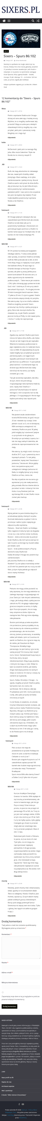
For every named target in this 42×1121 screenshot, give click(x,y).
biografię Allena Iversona (21, 1051)
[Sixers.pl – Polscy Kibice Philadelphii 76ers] (4, 20)
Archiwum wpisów (8, 1086)
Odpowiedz (12, 137)
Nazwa (5, 962)
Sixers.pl (4, 1025)
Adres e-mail (7, 972)
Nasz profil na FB (7, 1077)
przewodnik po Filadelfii (14, 1059)
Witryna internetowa (10, 982)
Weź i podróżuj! (7, 1091)
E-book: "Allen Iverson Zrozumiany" (14, 1095)
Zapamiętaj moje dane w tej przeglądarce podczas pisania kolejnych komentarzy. (21, 998)
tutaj (16, 1064)
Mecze (6, 51)
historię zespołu (7, 1054)
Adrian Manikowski (21, 60)
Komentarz (7, 934)
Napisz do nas (6, 1082)
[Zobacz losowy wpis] (37, 20)
